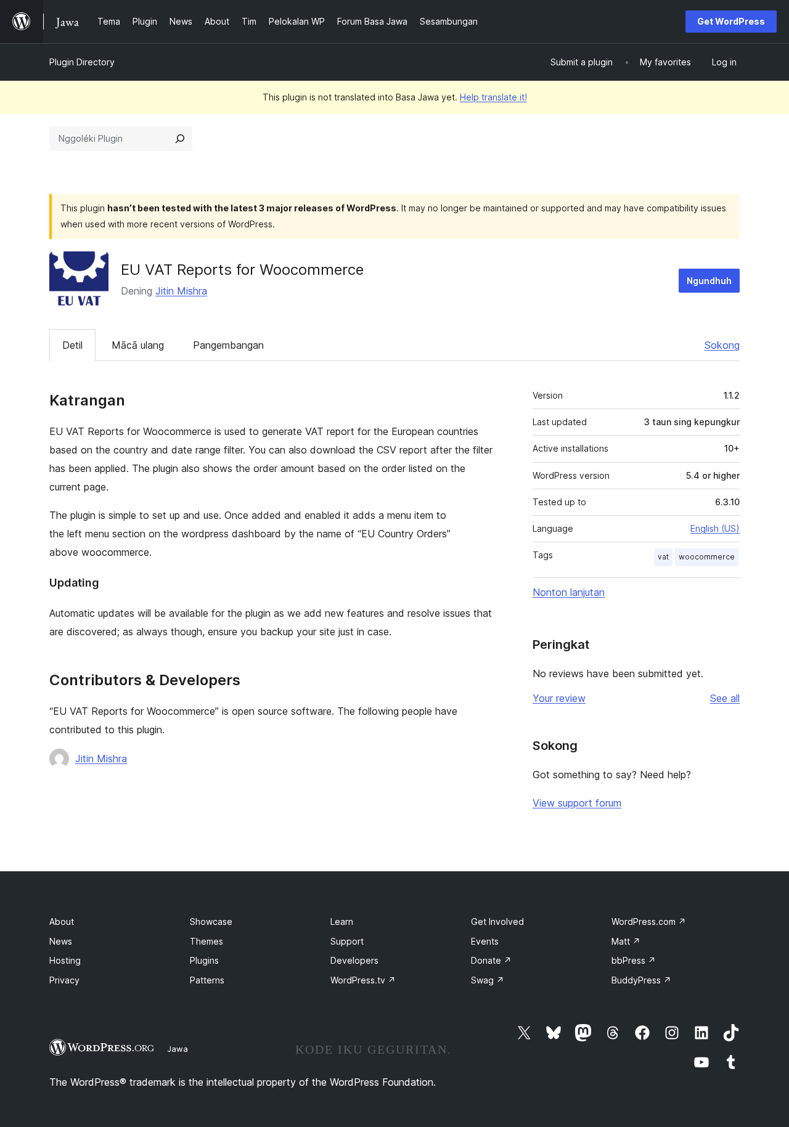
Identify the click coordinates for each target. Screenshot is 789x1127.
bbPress (633, 960)
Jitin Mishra (181, 291)
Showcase (211, 921)
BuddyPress (641, 980)
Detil (72, 345)
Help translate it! (493, 97)
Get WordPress (731, 21)
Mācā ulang (138, 345)
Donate (491, 960)
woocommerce (707, 556)
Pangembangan (228, 345)
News (60, 941)
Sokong (722, 345)
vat (663, 556)
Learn (341, 921)
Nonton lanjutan (569, 592)
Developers (354, 960)
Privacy (64, 980)
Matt (625, 941)
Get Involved (497, 921)
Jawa (177, 1049)
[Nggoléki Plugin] (180, 138)
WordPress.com (648, 921)
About (61, 921)
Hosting (65, 960)
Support (347, 941)
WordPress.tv (363, 980)
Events (485, 941)
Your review (559, 698)
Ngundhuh (709, 280)
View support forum (577, 803)
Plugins (204, 960)
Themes (206, 941)
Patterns (207, 980)
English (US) (715, 528)
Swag (487, 980)
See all (725, 698)
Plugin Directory (82, 62)
